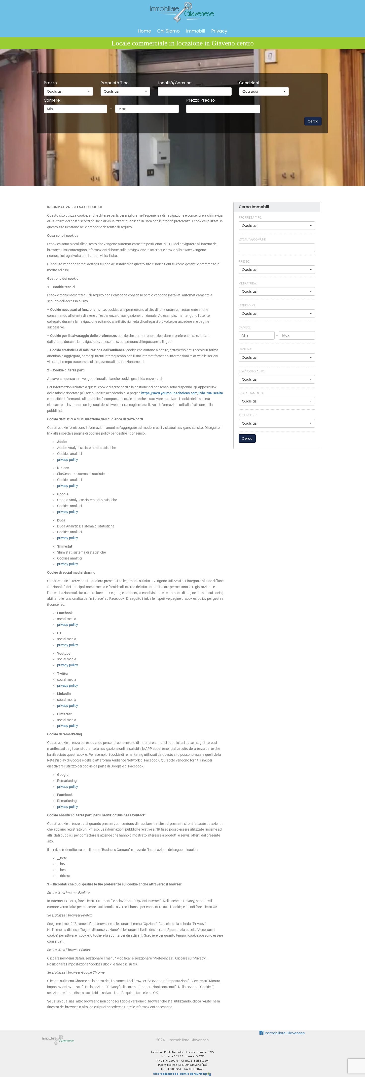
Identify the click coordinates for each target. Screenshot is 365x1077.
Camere (52, 100)
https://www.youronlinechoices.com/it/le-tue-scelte (182, 393)
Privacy (219, 31)
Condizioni (249, 83)
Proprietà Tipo (115, 83)
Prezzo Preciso (201, 100)
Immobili (195, 31)
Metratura (247, 283)
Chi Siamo (168, 31)
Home (144, 31)
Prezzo (51, 83)
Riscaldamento (251, 393)
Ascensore (247, 415)
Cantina (245, 349)
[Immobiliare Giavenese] (58, 1039)
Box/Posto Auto (252, 371)
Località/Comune (175, 83)
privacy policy (67, 460)
